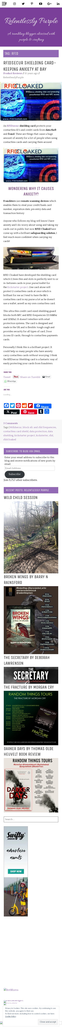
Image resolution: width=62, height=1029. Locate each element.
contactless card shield (15, 431)
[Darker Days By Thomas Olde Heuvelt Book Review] (31, 759)
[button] (31, 101)
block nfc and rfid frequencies (39, 427)
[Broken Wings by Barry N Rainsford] (31, 588)
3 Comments (10, 423)
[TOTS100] (10, 1002)
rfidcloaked (9, 439)
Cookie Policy (10, 1016)
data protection (38, 431)
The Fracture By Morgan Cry (29, 687)
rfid (51, 435)
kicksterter (42, 435)
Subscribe (15, 474)
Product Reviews (12, 73)
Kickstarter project (17, 287)
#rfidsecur (16, 427)
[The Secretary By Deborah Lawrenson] (31, 668)
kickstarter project (24, 435)
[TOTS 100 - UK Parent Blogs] (16, 1000)
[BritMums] (11, 990)
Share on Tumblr (30, 377)
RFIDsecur (13, 126)
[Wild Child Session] (31, 503)
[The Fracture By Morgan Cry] (31, 692)
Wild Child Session (21, 497)
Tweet (7, 377)
